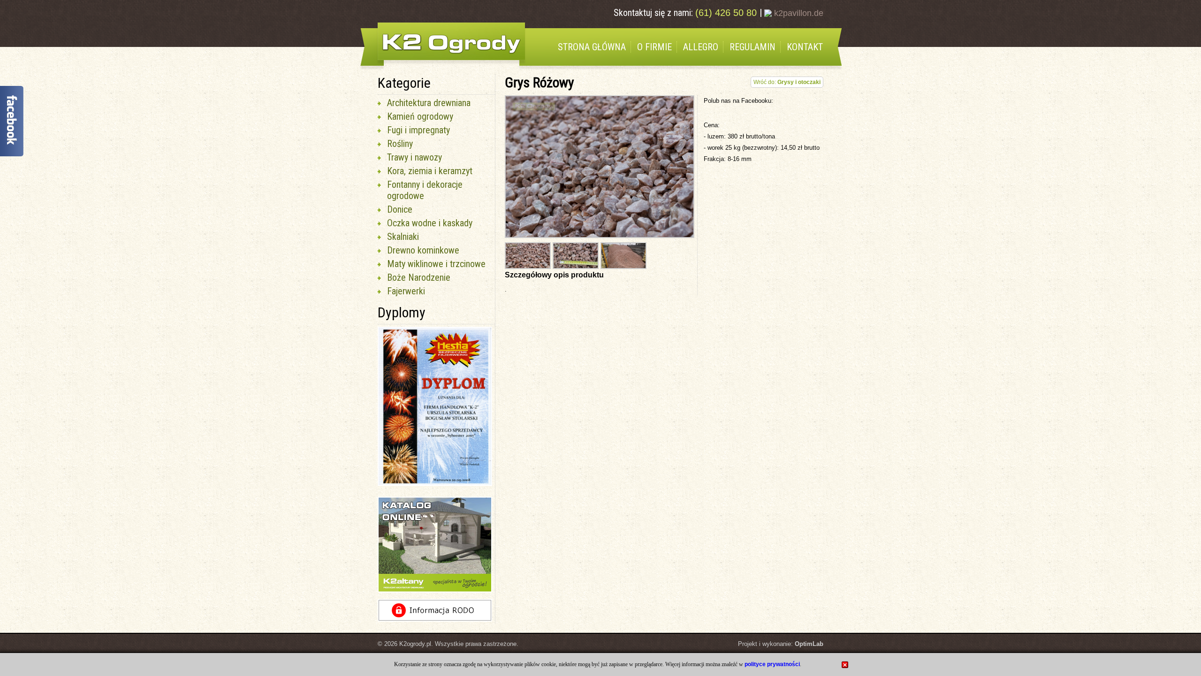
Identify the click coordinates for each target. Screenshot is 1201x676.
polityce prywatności (772, 664)
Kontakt (805, 47)
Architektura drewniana (429, 102)
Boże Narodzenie (418, 277)
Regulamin (752, 47)
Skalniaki (403, 236)
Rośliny (400, 143)
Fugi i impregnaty (418, 130)
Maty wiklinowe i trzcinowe (436, 263)
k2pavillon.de (797, 13)
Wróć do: (787, 82)
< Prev (362, 439)
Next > (696, 439)
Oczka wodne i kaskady (429, 223)
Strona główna (592, 47)
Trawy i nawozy (414, 157)
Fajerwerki (406, 291)
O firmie (654, 47)
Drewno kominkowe (423, 250)
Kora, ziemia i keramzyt (429, 171)
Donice (399, 209)
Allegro (700, 47)
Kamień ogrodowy (420, 116)
